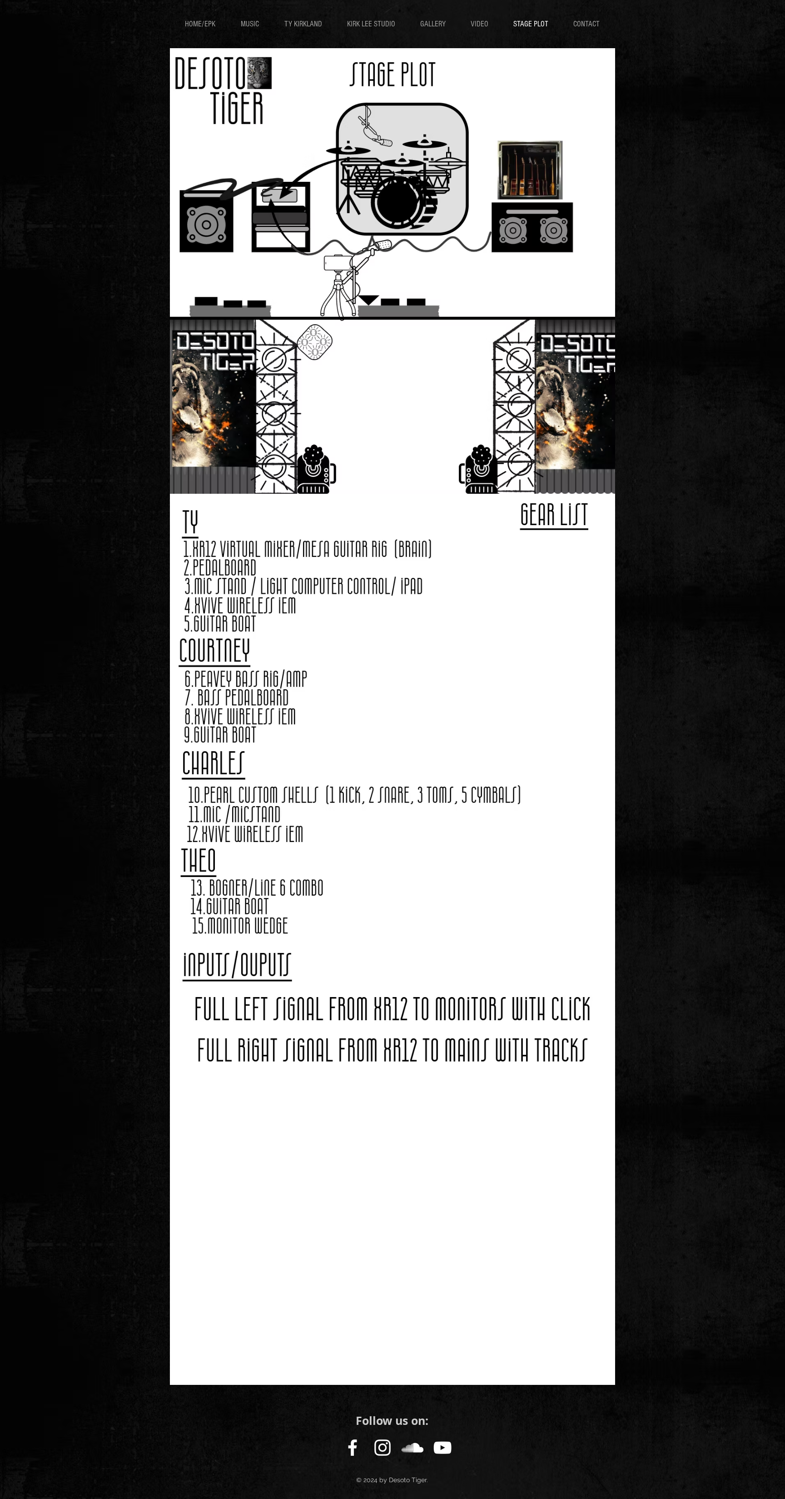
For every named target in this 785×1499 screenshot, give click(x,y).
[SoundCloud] (412, 1448)
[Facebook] (352, 1448)
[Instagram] (382, 1448)
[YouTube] (442, 1448)
